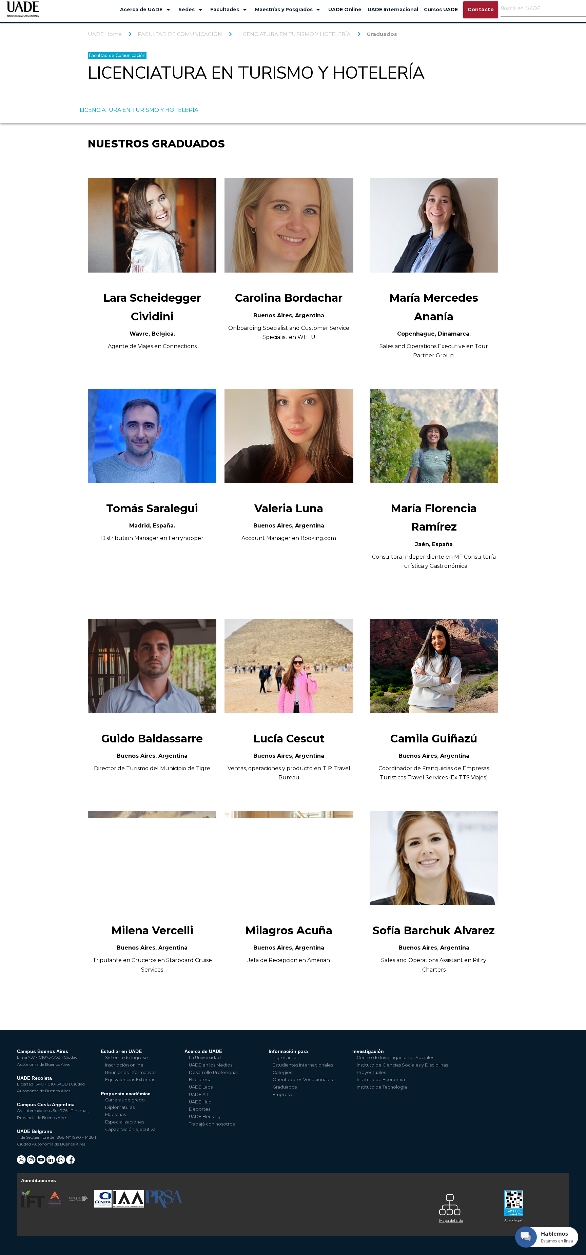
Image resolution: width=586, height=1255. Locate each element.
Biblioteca (200, 1079)
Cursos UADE (441, 9)
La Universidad (205, 1057)
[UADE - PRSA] (163, 1206)
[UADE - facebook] (70, 1161)
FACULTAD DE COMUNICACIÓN (180, 34)
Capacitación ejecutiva (130, 1129)
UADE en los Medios (210, 1065)
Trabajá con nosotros (212, 1124)
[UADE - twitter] (22, 1161)
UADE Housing (204, 1116)
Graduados (382, 34)
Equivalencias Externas (130, 1079)
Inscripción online (124, 1065)
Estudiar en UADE (121, 1051)
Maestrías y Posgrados (289, 10)
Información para (288, 1051)
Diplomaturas (120, 1107)
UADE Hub (200, 1101)
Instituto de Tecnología (382, 1087)
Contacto (481, 9)
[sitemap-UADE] (467, 1203)
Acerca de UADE (146, 10)
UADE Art (199, 1094)
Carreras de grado (125, 1099)
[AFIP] (532, 1200)
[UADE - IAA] (129, 1206)
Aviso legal (513, 1220)
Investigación (368, 1051)
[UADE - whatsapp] (61, 1161)
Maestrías (115, 1114)
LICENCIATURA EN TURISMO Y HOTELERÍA (294, 34)
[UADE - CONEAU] (103, 1206)
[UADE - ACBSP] (55, 1206)
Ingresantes (285, 1057)
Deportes (199, 1109)
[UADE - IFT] (33, 1206)
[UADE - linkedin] (51, 1161)
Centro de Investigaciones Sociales (395, 1057)
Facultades (229, 10)
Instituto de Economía (381, 1079)
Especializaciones (124, 1121)
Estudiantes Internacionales (303, 1065)
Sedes (191, 10)
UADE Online (345, 9)
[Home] (23, 12)
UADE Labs (201, 1087)
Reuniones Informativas (130, 1072)
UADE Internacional (393, 9)
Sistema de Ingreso (126, 1057)
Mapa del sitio (451, 1220)
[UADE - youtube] (41, 1161)
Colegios (282, 1072)
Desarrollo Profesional (213, 1072)
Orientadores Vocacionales (303, 1079)
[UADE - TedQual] (79, 1206)
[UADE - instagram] (32, 1161)
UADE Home (105, 34)
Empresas (283, 1094)
